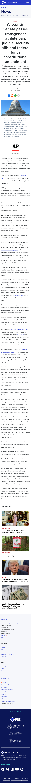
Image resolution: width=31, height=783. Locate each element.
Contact (4, 619)
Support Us (5, 679)
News (4, 7)
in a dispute (20, 334)
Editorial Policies (6, 778)
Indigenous (6, 528)
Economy (15, 15)
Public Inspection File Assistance (13, 780)
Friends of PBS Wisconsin (7, 689)
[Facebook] (9, 95)
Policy (15, 21)
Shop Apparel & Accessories (7, 654)
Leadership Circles (5, 692)
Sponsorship (4, 696)
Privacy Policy (25, 780)
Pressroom (3, 656)
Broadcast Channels (5, 652)
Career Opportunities (6, 666)
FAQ (2, 637)
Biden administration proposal (9, 250)
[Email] (18, 95)
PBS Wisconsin (4, 756)
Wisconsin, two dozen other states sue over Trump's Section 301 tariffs (15, 580)
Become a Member (5, 685)
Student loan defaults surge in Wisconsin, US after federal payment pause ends (13, 606)
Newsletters (4, 670)
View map (3, 635)
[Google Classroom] (15, 95)
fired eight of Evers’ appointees (19, 329)
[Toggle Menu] (27, 2)
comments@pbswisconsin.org (11, 623)
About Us (3, 647)
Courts (9, 15)
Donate (4, 682)
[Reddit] (12, 95)
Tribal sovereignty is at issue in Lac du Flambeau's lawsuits (14, 556)
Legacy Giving (4, 694)
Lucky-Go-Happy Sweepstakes (8, 701)
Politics (3, 15)
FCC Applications (15, 778)
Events (2, 668)
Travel (2, 673)
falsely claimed (18, 295)
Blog (2, 649)
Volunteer (3, 699)
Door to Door (4, 687)
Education (23, 15)
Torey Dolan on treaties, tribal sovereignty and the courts (13, 531)
